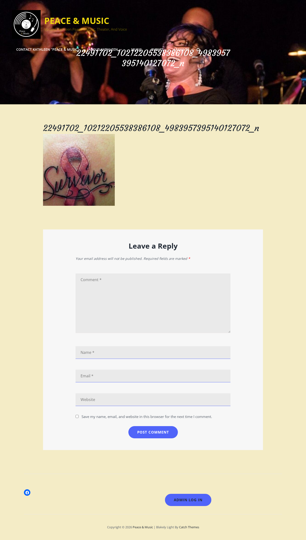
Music (136, 49)
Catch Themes (189, 527)
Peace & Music (76, 21)
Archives (181, 49)
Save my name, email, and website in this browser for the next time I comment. (147, 416)
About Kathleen (103, 49)
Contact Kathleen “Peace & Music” (47, 49)
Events (157, 49)
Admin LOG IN (188, 499)
